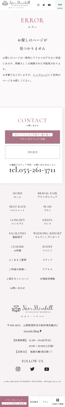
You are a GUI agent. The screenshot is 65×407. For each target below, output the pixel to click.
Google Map (32, 331)
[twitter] (43, 5)
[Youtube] (49, 5)
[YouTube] (47, 368)
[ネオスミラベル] (16, 3)
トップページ (40, 75)
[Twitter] (32, 368)
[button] (60, 5)
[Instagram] (18, 368)
